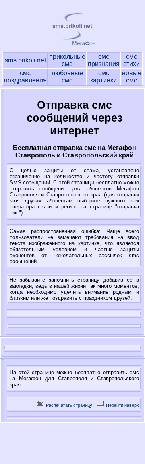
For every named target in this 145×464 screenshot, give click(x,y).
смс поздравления (25, 77)
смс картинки (103, 77)
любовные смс (67, 77)
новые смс (131, 77)
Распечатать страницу (68, 405)
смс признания (104, 60)
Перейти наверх (122, 405)
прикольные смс (67, 60)
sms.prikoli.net (25, 60)
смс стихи (131, 60)
